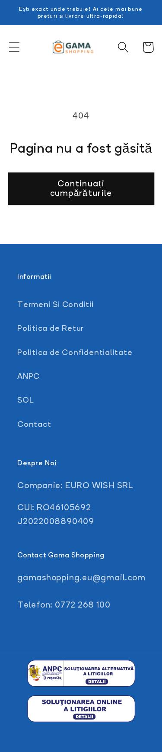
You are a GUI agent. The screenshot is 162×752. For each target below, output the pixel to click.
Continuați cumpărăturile (81, 188)
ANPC (28, 376)
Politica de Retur (50, 328)
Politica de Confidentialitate (75, 352)
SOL (25, 399)
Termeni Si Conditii (55, 304)
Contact (34, 424)
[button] (14, 47)
